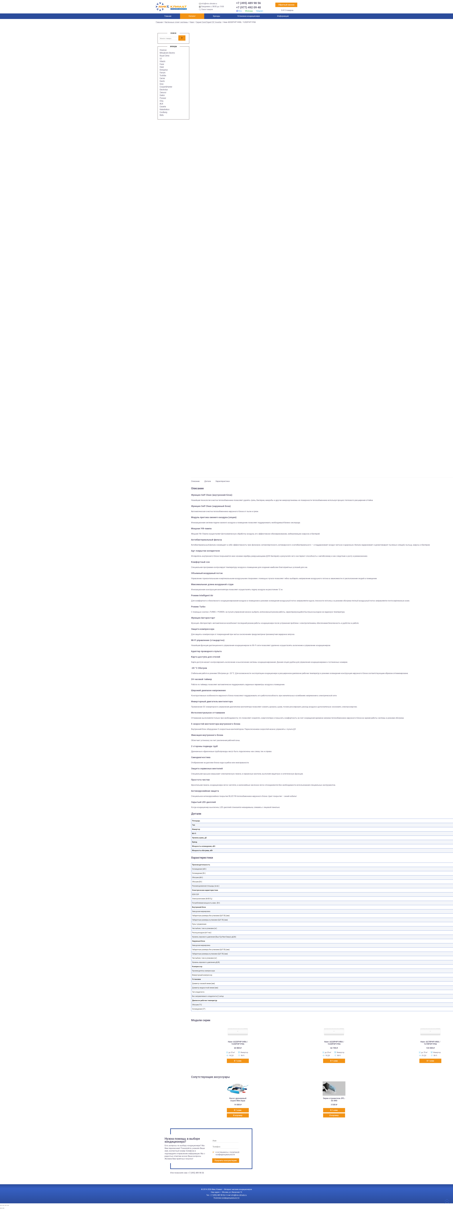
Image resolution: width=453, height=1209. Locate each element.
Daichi (162, 81)
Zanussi (163, 92)
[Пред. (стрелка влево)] (1, 1208)
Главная (167, 16)
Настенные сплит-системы (176, 22)
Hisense (163, 50)
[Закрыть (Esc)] (8, 1205)
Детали (207, 481)
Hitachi (162, 61)
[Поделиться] (6, 1205)
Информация (283, 16)
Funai (162, 64)
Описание (195, 481)
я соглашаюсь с (227, 1153)
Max (240, 11)
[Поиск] (181, 38)
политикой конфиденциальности (227, 1153)
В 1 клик (237, 1061)
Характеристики (223, 481)
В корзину (237, 1115)
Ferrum (162, 73)
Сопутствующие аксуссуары (210, 1077)
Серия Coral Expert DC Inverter (208, 22)
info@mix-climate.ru (209, 3)
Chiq (161, 101)
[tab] (195, 480)
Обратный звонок (286, 5)
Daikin (162, 95)
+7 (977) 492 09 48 (248, 7)
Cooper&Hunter (166, 87)
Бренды (216, 16)
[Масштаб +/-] (1, 1205)
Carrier (162, 78)
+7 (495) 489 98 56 (248, 3)
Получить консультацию (226, 1160)
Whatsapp (249, 11)
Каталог (192, 16)
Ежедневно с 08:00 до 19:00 (212, 6)
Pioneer (163, 98)
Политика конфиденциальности (226, 1198)
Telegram (259, 11)
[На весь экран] (3, 1205)
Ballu (162, 115)
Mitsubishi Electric (167, 53)
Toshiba (163, 75)
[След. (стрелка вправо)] (3, 1208)
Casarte (163, 106)
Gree (162, 84)
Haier (192, 22)
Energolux (164, 70)
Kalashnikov (165, 109)
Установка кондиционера (248, 16)
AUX (161, 104)
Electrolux (164, 89)
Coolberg (163, 112)
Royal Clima (164, 56)
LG (161, 58)
